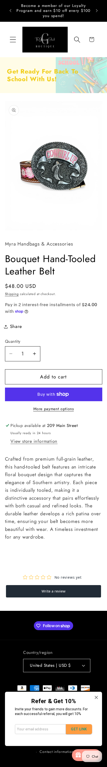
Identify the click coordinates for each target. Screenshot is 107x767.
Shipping (12, 294)
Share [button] (16, 326)
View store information (33, 441)
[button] (13, 39)
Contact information (57, 751)
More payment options (53, 409)
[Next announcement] (96, 10)
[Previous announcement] (10, 10)
